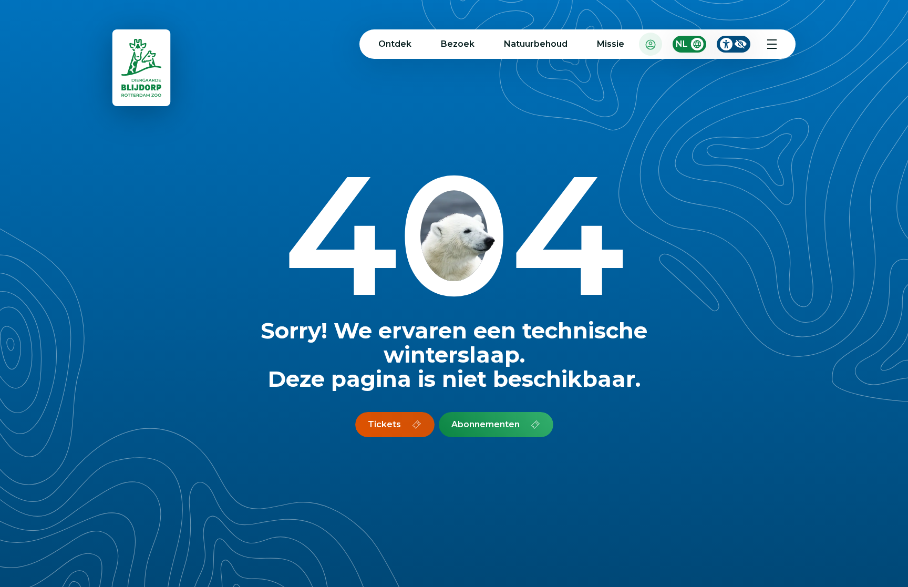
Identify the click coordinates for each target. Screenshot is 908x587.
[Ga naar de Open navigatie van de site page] (772, 44)
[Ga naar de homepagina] (141, 70)
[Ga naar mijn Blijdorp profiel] (650, 44)
